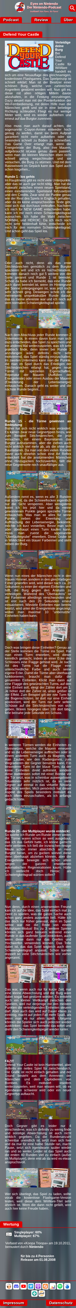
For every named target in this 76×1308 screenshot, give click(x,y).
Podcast (11, 20)
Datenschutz (61, 1303)
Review (41, 20)
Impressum (13, 1303)
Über (68, 20)
